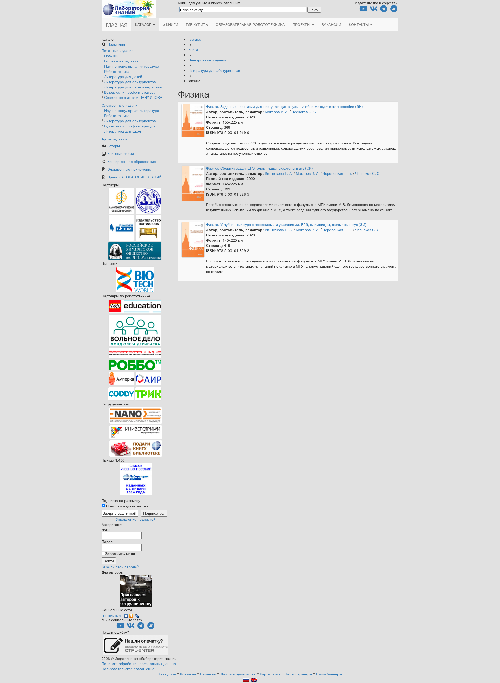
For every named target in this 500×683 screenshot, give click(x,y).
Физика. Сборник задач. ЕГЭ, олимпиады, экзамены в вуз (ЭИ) (259, 168)
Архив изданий (114, 138)
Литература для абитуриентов (130, 81)
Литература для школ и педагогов (133, 86)
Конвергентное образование (131, 161)
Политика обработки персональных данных (139, 663)
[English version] (254, 679)
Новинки (111, 55)
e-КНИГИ (170, 24)
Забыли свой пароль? (120, 566)
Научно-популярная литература (131, 66)
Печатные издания (118, 50)
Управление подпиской (135, 519)
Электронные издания (121, 105)
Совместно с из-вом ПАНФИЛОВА (133, 97)
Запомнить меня (120, 553)
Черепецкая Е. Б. (337, 173)
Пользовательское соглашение (128, 668)
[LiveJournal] (137, 615)
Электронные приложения (129, 169)
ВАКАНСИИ (331, 24)
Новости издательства (126, 505)
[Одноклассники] (131, 615)
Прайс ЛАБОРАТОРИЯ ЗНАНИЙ (134, 176)
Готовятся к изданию (122, 60)
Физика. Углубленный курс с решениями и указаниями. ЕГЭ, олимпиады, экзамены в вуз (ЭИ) (286, 224)
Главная (195, 39)
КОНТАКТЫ (359, 24)
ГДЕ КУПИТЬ (197, 24)
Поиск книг (116, 44)
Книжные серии (120, 153)
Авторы (113, 145)
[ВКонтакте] (126, 615)
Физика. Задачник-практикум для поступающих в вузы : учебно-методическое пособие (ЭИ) (284, 106)
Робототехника (116, 71)
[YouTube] (363, 9)
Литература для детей (123, 76)
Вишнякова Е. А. (279, 173)
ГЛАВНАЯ (116, 24)
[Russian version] (246, 679)
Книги (193, 49)
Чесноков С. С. (304, 111)
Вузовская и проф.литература (129, 92)
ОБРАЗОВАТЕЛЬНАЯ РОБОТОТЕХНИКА (250, 24)
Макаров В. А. (277, 111)
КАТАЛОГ (143, 24)
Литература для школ (122, 131)
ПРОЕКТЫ (301, 24)
